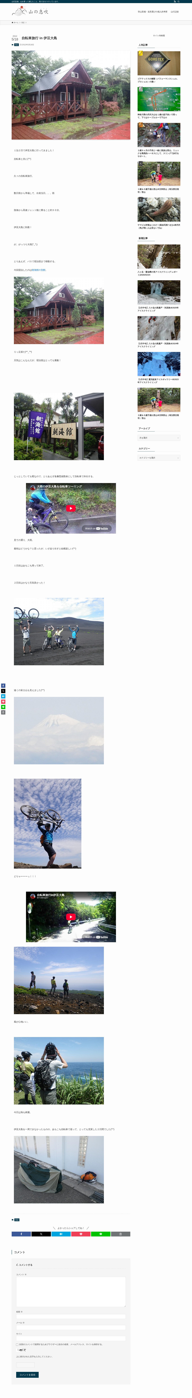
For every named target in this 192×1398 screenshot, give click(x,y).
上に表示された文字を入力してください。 (35, 1356)
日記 (16, 45)
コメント (21, 1274)
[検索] (178, 1)
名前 (19, 1312)
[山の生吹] (31, 11)
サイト (19, 1334)
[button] (21, 1234)
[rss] (175, 1)
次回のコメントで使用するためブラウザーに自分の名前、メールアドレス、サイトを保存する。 (61, 1344)
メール (20, 1323)
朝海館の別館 (38, 270)
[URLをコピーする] (120, 1234)
